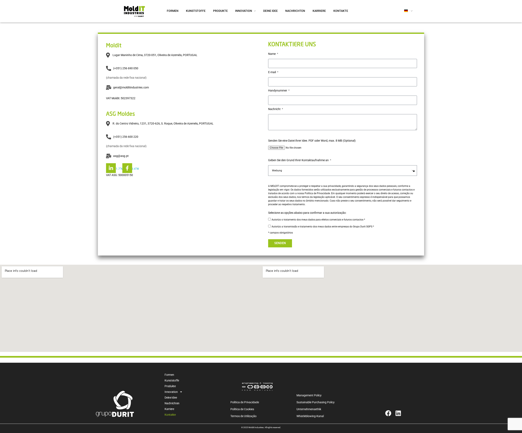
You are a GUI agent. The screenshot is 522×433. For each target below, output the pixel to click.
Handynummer (278, 90)
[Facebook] (388, 413)
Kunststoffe (172, 380)
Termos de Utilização (243, 416)
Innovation (171, 391)
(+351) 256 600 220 (125, 136)
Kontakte (170, 414)
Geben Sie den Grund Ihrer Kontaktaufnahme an (298, 160)
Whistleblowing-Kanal (310, 416)
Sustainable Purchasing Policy (315, 402)
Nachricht (274, 109)
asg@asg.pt (121, 156)
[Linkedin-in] (111, 168)
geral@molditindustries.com (131, 87)
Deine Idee (171, 397)
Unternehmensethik (308, 409)
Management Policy (309, 395)
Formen (169, 374)
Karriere (169, 409)
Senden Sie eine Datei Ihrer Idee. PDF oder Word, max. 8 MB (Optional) (312, 140)
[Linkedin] (398, 413)
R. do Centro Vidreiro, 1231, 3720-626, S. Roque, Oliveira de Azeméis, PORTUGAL (163, 123)
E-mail (272, 72)
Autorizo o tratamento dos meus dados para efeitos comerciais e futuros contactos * (318, 219)
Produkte (170, 386)
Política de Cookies (242, 409)
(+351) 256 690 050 (125, 68)
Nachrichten (172, 403)
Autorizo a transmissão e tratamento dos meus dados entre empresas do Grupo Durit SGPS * (323, 226)
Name (272, 53)
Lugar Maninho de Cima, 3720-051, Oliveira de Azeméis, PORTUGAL (155, 55)
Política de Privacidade (244, 402)
